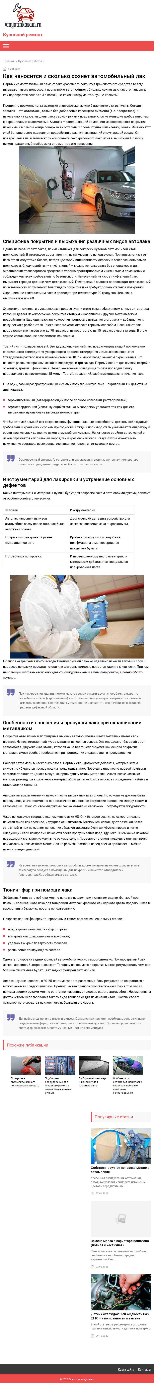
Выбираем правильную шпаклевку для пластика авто (93, 1082)
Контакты (144, 1369)
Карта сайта (126, 1369)
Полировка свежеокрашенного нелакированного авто (25, 1082)
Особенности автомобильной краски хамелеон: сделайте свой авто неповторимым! (127, 1085)
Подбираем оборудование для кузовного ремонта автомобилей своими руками (58, 1085)
